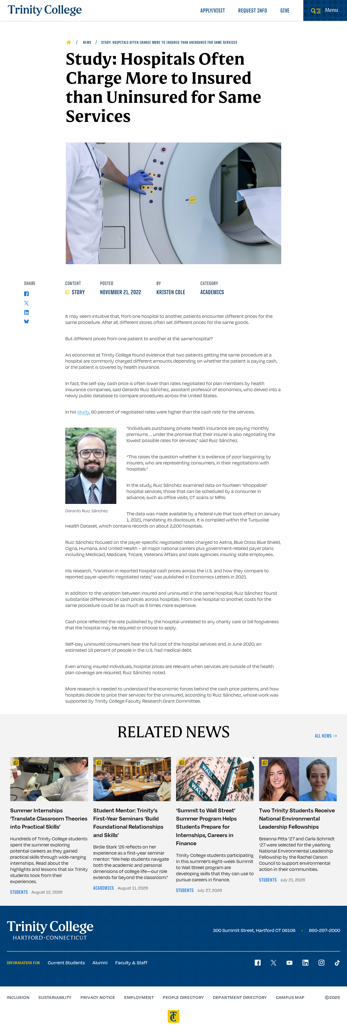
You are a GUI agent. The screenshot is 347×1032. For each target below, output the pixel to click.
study (83, 412)
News (87, 43)
